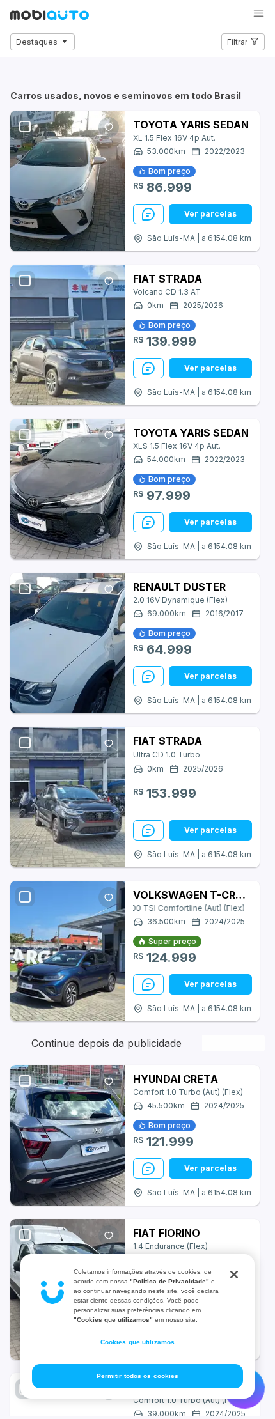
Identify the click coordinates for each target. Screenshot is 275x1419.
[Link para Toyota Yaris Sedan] (67, 181)
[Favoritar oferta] (108, 127)
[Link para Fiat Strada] (67, 335)
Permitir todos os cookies (138, 1375)
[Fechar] (234, 1274)
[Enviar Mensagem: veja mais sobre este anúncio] (148, 214)
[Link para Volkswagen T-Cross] (67, 951)
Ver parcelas (210, 214)
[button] (259, 13)
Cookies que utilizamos (137, 1341)
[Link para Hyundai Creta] (67, 1135)
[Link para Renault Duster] (67, 643)
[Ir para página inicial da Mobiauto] (49, 16)
